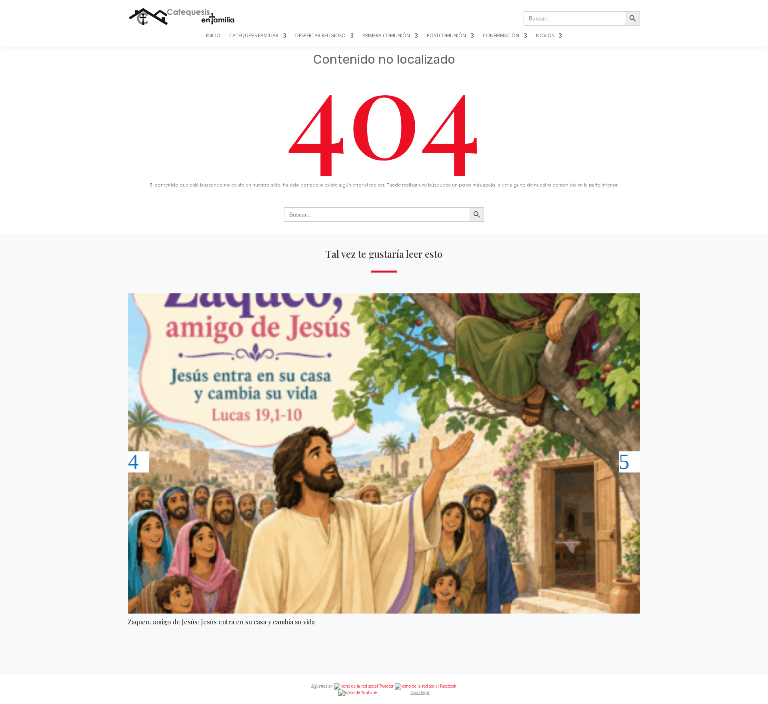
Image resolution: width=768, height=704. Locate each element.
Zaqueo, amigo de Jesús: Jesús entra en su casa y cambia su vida (221, 622)
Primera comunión (386, 36)
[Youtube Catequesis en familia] (357, 692)
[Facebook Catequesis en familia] (425, 686)
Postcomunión (446, 36)
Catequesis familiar (253, 36)
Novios (545, 36)
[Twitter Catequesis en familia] (364, 686)
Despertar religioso (320, 36)
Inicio (213, 36)
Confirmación (501, 36)
